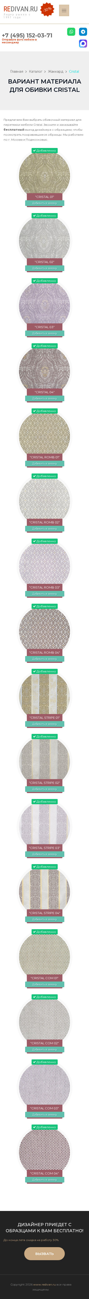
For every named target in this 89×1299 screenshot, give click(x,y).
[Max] (83, 44)
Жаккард (55, 71)
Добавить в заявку (44, 203)
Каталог (35, 71)
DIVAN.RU (21, 9)
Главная (16, 71)
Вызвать (44, 1253)
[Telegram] (83, 32)
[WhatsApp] (71, 32)
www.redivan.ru (44, 1284)
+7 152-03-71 (27, 35)
